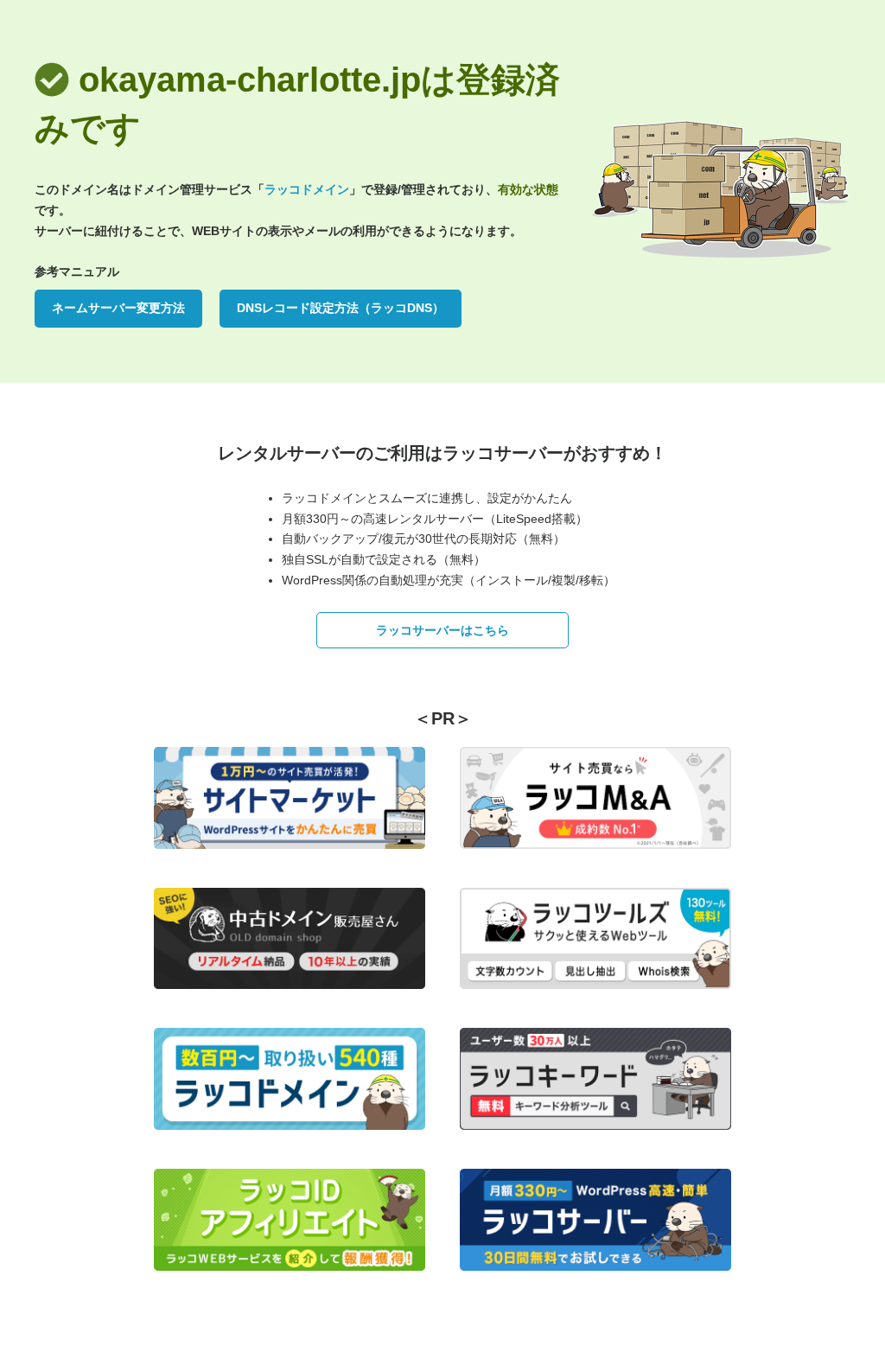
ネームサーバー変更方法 (118, 308)
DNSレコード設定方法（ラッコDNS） (340, 308)
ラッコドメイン (306, 189)
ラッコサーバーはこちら (442, 630)
